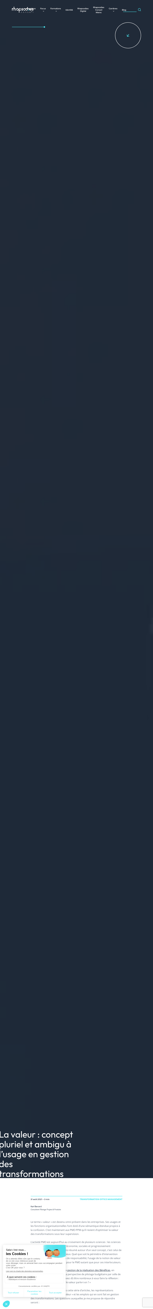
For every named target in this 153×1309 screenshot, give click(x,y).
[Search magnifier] (139, 9)
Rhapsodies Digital (83, 9)
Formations (55, 8)
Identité (69, 9)
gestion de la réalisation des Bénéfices (88, 1270)
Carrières (113, 8)
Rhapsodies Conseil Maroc (98, 10)
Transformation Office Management (101, 1199)
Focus (43, 8)
